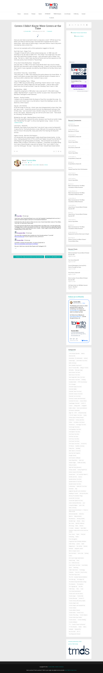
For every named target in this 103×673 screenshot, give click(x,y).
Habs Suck (81, 460)
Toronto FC (81, 598)
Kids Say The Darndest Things (75, 495)
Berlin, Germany (72, 363)
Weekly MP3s (78, 629)
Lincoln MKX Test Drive (74, 498)
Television (71, 572)
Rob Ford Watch (72, 553)
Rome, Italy (80, 553)
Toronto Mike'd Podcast (74, 610)
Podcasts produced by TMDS (75, 641)
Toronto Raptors (83, 615)
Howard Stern (72, 474)
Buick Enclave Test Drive (74, 372)
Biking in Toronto (84, 367)
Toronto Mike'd (35, 164)
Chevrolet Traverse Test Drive (75, 393)
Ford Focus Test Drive (74, 439)
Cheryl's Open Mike (73, 142)
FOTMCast (71, 446)
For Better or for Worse (79, 422)
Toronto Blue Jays (73, 598)
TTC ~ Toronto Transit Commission (77, 624)
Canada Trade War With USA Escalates (77, 169)
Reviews (85, 546)
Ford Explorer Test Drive (74, 431)
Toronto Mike (28, 31)
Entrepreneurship (82, 412)
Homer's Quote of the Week (75, 472)
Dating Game (77, 405)
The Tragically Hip (73, 586)
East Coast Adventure (82, 408)
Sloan (78, 560)
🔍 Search (51, 17)
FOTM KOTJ (83, 443)
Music (83, 521)
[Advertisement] (80, 48)
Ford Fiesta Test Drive (74, 434)
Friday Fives (71, 448)
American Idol (72, 355)
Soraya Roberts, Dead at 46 (74, 136)
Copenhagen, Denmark (74, 403)
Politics (77, 536)
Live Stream (67, 14)
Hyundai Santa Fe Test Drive (75, 481)
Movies (78, 521)
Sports (70, 567)
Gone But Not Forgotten (74, 453)
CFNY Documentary (82, 382)
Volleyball (71, 629)
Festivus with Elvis (80, 420)
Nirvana (81, 525)
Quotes (78, 543)
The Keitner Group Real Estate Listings (77, 581)
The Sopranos (80, 584)
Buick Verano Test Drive (74, 379)
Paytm (77, 534)
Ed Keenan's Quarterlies (74, 410)
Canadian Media (72, 382)
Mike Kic (71, 516)
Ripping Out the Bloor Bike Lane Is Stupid (78, 234)
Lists (17, 151)
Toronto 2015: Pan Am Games (76, 593)
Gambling (78, 448)
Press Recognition (73, 539)
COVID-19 (83, 403)
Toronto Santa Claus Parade (75, 617)
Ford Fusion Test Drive (74, 441)
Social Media (85, 565)
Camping (83, 379)
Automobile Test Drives (82, 360)
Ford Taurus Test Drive (74, 443)
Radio (82, 543)
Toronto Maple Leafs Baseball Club (77, 605)
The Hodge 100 (80, 579)
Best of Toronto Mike (74, 367)
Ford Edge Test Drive (81, 424)
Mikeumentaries (78, 516)
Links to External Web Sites (75, 503)
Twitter (80, 626)
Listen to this (18, 122)
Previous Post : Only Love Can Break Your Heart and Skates (29, 256)
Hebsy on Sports (72, 465)
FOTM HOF (47, 14)
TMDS (26, 164)
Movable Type (72, 521)
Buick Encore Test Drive (74, 374)
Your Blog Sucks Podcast (74, 634)
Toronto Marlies (72, 607)
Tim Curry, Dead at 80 (73, 125)
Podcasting (71, 536)
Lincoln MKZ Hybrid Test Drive (76, 500)
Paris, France (72, 534)
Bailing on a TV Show (73, 131)
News (76, 525)
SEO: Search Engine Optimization (76, 558)
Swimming (75, 567)
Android (85, 358)
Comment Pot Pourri (73, 401)
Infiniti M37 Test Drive (82, 486)
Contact (83, 14)
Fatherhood (71, 420)
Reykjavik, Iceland (79, 548)
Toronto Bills (80, 596)
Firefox (70, 422)
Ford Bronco (72, 424)
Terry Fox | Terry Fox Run (81, 572)
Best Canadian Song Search (75, 365)
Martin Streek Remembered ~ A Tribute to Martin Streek (78, 510)
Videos (84, 626)
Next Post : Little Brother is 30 (53, 256)
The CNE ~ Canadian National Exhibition (78, 577)
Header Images (72, 462)
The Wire (81, 586)
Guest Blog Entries (73, 460)
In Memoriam (72, 486)
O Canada (71, 528)
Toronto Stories (72, 619)
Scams (70, 555)
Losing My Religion (73, 505)
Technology (82, 570)
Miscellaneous (72, 518)
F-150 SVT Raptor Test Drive (75, 415)
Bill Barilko (71, 370)
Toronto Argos (72, 596)
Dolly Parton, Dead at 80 (74, 147)
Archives (26, 14)
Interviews (71, 488)
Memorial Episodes (73, 513)
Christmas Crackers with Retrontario (77, 398)
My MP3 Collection (80, 523)
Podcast (33, 14)
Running (86, 553)
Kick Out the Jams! (84, 493)
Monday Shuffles (81, 518)
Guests (40, 14)
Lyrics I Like (81, 505)
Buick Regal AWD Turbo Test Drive (77, 377)
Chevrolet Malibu (73, 389)
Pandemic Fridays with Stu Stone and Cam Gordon (78, 531)
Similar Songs (72, 560)
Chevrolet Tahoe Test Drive (75, 391)
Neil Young (71, 525)
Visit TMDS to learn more (70, 670)
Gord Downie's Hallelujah (74, 457)
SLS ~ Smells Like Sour (74, 562)
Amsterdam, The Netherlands (75, 358)
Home (19, 14)
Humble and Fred (73, 476)
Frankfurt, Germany (79, 446)
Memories (81, 513)
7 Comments (49, 31)
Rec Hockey (79, 546)
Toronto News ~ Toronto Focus (76, 612)
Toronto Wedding (82, 619)
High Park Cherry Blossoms (75, 467)
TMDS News (72, 588)
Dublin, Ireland (72, 408)
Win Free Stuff (72, 631)
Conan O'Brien (83, 401)
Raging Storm (72, 546)
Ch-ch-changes (72, 384)
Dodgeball (84, 405)
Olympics (77, 528)
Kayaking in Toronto (73, 493)
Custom (70, 405)
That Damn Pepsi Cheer (74, 574)
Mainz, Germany (72, 507)
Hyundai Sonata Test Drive (75, 484)
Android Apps (72, 360)
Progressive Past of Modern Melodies (77, 541)
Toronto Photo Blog (73, 615)
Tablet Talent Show (73, 570)
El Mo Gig (76, 14)
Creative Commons (59, 666)
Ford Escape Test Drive (74, 427)
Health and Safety (81, 462)
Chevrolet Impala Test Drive (75, 386)
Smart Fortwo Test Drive (74, 565)
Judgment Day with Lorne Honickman (77, 491)
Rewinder (71, 548)
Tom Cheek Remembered (75, 591)
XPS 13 (78, 631)
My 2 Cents (71, 523)
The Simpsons (72, 584)
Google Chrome (72, 455)
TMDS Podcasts (57, 14)
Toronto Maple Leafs (74, 603)
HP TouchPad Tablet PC (82, 474)
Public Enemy (72, 543)
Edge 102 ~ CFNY (73, 412)
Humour (80, 476)
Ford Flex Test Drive (73, 436)
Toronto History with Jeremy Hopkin (77, 600)
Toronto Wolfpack (73, 622)
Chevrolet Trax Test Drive (75, 396)
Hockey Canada (72, 469)
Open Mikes (83, 528)
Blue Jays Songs (78, 370)
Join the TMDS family (73, 644)
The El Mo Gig (72, 579)
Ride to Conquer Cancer (74, 551)
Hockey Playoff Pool (82, 469)
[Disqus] (38, 193)
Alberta (83, 353)
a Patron (46, 164)
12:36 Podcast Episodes (74, 353)
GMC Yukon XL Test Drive (75, 450)
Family (84, 415)
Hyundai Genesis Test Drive (75, 479)
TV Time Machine (73, 626)
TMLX (77, 588)
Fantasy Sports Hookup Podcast (76, 417)
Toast (82, 588)
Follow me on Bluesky (76, 297)
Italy (76, 488)
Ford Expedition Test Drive (75, 429)
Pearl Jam (83, 534)
